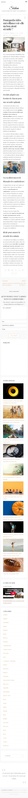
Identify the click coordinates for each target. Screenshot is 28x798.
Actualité (5, 614)
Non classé (5, 722)
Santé (4, 730)
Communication (7, 645)
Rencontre (5, 726)
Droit (4, 657)
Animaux (5, 618)
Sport (4, 734)
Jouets (4, 699)
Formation (5, 676)
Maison (5, 707)
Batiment (5, 630)
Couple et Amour (7, 649)
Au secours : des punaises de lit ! (11, 573)
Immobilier (6, 688)
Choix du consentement (14, 794)
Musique (5, 718)
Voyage (5, 738)
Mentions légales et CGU (18, 790)
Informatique (6, 691)
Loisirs (4, 703)
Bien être (5, 638)
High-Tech (5, 35)
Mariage (5, 711)
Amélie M (7, 33)
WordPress (5, 745)
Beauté (4, 634)
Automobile (6, 622)
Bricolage (5, 641)
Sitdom (14, 8)
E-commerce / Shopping (9, 661)
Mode (4, 715)
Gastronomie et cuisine (8, 680)
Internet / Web (6, 695)
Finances (5, 672)
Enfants (5, 664)
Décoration (6, 653)
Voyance (5, 741)
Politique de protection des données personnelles (16, 792)
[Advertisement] (14, 359)
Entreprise (5, 668)
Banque (5, 626)
